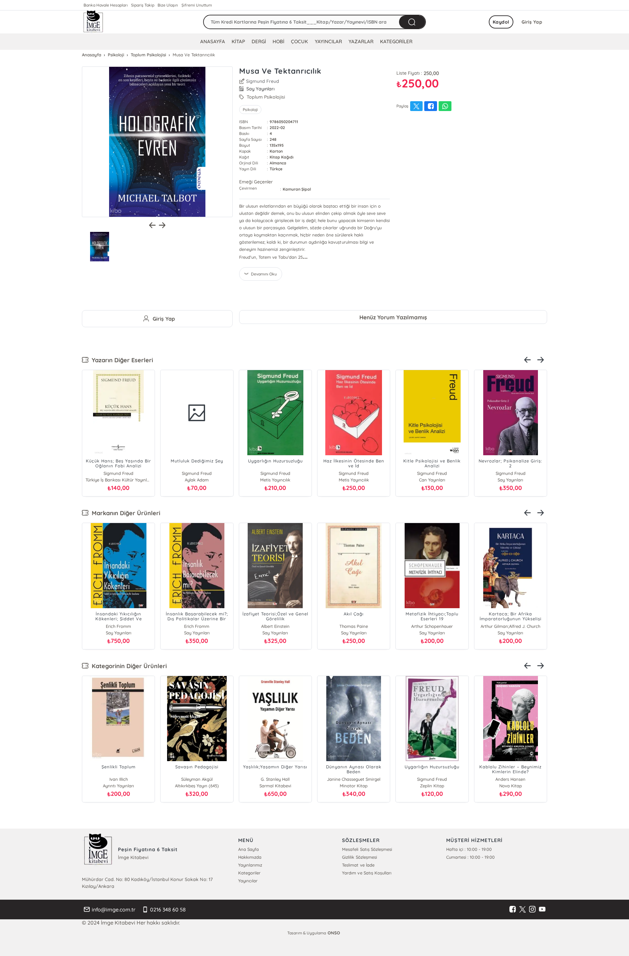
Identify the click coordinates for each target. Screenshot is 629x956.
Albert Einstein (275, 626)
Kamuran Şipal (297, 189)
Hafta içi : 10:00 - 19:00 (469, 849)
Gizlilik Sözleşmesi (359, 857)
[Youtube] (542, 909)
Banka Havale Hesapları (106, 5)
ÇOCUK (299, 41)
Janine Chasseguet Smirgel (353, 779)
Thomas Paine (353, 626)
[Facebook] (513, 909)
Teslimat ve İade (358, 865)
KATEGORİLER (396, 41)
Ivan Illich (118, 779)
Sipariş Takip (142, 5)
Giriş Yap (532, 22)
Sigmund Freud (262, 81)
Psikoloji (250, 109)
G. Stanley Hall (275, 779)
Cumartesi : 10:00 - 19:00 (470, 857)
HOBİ (278, 41)
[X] (522, 909)
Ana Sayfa (248, 849)
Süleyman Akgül (197, 779)
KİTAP (238, 41)
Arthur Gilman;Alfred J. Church (510, 626)
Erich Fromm (118, 626)
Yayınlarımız (250, 865)
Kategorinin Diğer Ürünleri (127, 666)
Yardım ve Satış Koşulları (366, 872)
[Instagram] (532, 909)
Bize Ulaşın (168, 5)
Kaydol (501, 22)
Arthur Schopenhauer (432, 626)
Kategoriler (249, 872)
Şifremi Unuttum (196, 5)
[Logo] (93, 21)
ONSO (334, 932)
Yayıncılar (247, 880)
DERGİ (259, 41)
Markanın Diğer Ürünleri (124, 513)
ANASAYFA (212, 41)
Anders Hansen (510, 779)
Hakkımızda (249, 857)
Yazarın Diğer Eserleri (120, 360)
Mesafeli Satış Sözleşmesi (367, 849)
